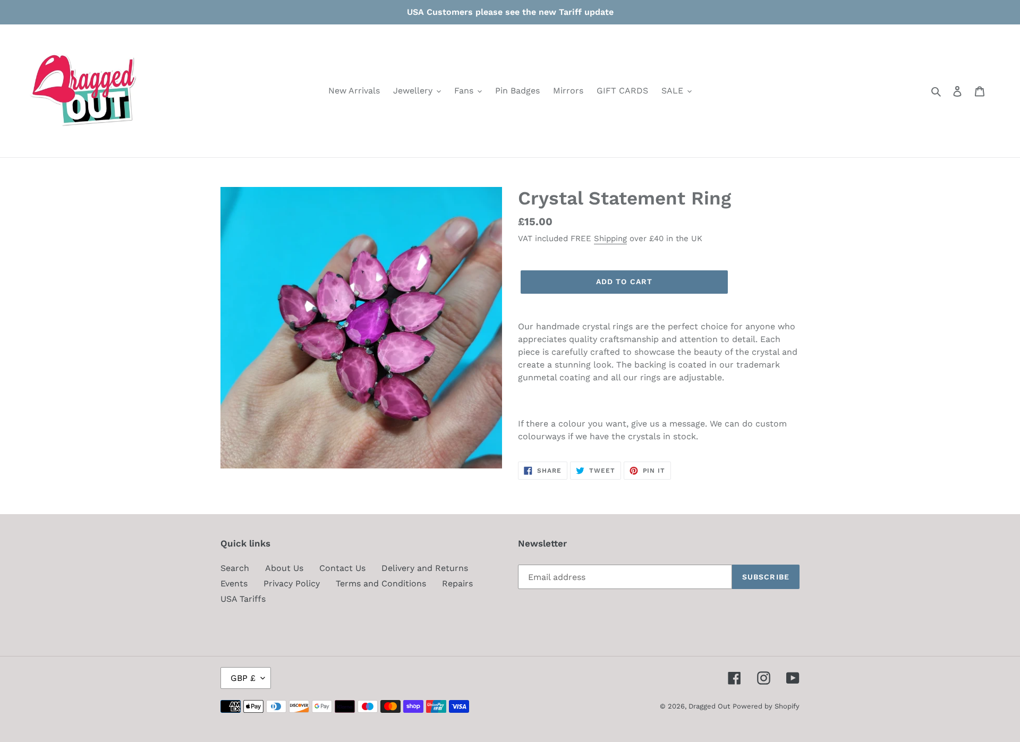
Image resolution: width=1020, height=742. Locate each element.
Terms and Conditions (381, 583)
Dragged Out (709, 706)
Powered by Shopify (766, 706)
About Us (284, 568)
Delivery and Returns (424, 568)
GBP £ (243, 678)
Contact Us (342, 568)
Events (234, 583)
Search (234, 568)
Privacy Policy (292, 583)
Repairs (457, 583)
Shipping (610, 238)
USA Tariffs (243, 599)
